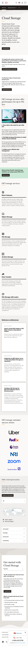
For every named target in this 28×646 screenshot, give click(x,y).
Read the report (6, 175)
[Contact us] (25, 3)
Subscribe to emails (6, 637)
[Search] (16, 3)
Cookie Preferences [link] (5, 634)
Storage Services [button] (11, 7)
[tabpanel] (14, 515)
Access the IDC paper (7, 89)
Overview (4, 7)
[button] (3, 3)
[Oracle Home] (6, 3)
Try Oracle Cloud (6, 48)
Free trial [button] (6, 568)
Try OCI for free (7, 591)
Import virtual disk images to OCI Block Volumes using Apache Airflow (14, 330)
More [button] (20, 8)
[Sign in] (22, 3)
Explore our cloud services (8, 495)
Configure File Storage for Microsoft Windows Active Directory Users (12, 389)
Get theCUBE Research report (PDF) (9, 69)
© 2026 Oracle (5, 632)
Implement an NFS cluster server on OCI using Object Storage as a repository (13, 360)
